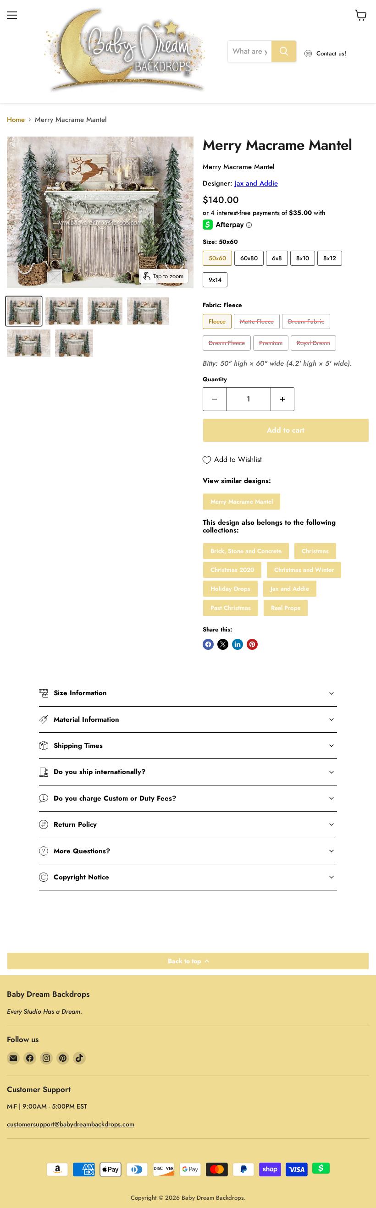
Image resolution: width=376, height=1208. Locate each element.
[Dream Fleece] (228, 353)
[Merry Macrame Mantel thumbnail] (24, 311)
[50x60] (218, 268)
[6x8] (278, 268)
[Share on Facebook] (208, 644)
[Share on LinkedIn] (237, 644)
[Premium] (272, 353)
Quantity (215, 379)
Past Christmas (230, 608)
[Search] (283, 51)
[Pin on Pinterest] (252, 644)
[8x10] (303, 268)
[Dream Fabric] (307, 331)
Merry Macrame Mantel (241, 501)
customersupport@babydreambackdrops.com (70, 1124)
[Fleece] (218, 331)
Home (16, 120)
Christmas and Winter (304, 570)
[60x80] (250, 268)
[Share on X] (222, 644)
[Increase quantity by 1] (282, 399)
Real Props (285, 608)
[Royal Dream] (314, 353)
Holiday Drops (230, 588)
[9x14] (216, 290)
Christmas (315, 551)
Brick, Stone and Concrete (246, 551)
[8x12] (330, 268)
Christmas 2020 (232, 570)
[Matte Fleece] (258, 331)
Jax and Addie (256, 183)
